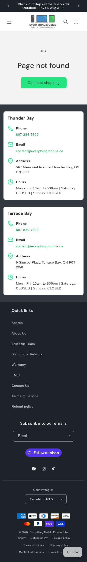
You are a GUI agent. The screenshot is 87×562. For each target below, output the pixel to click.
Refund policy (22, 406)
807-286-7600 (27, 134)
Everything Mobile (41, 532)
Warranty (19, 364)
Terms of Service (25, 396)
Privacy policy (61, 538)
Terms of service (34, 545)
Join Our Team (23, 344)
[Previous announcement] (8, 6)
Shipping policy (59, 545)
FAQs (16, 375)
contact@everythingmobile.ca (39, 151)
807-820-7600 (27, 230)
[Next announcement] (78, 6)
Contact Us (20, 385)
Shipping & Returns (27, 354)
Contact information (31, 552)
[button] (9, 22)
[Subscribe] (69, 436)
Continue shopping (44, 83)
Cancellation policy (60, 552)
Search (17, 323)
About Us (19, 333)
